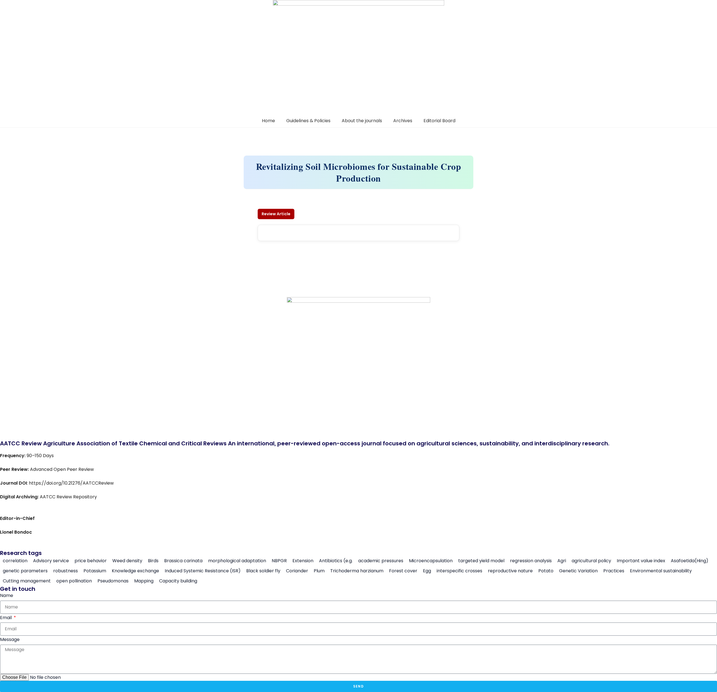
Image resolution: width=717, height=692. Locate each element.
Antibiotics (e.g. (336, 561)
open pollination (74, 581)
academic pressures (380, 561)
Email (6, 617)
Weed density (127, 561)
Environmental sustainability (661, 571)
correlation (15, 561)
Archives (402, 120)
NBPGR (279, 561)
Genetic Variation (578, 571)
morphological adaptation (237, 561)
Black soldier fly (263, 571)
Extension (302, 561)
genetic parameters (25, 571)
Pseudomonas (113, 581)
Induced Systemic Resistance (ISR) (203, 571)
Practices (613, 571)
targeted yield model (481, 561)
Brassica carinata (183, 561)
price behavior (91, 561)
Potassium (94, 571)
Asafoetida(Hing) (689, 561)
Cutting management (27, 581)
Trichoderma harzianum (356, 571)
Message (10, 639)
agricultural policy (591, 561)
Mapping (143, 581)
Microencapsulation (431, 561)
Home (268, 120)
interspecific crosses (459, 571)
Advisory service (51, 561)
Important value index (641, 561)
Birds (153, 561)
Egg (427, 571)
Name (6, 595)
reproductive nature (510, 571)
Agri (561, 561)
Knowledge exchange (135, 571)
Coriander (297, 571)
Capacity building (178, 581)
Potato (545, 571)
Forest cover (403, 571)
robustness (65, 571)
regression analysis (531, 561)
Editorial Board (439, 120)
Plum (319, 571)
